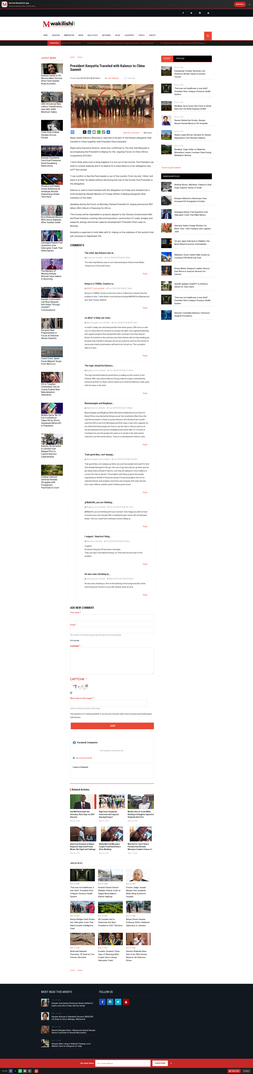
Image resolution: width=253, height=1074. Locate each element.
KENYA (81, 35)
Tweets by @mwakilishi (171, 168)
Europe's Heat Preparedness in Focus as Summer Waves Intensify (50, 334)
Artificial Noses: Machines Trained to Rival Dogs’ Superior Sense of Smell (192, 186)
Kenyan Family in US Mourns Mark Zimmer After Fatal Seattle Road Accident (51, 79)
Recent (167, 58)
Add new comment (131, 133)
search (208, 36)
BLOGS (117, 35)
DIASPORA (56, 35)
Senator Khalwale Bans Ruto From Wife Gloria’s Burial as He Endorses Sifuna (136, 956)
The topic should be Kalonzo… (99, 365)
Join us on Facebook (84, 758)
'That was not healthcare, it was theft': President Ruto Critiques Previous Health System (82, 892)
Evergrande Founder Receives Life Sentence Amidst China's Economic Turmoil (190, 74)
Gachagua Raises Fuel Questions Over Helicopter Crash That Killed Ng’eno (51, 246)
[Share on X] (15, 1071)
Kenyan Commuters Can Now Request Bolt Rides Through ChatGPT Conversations (50, 304)
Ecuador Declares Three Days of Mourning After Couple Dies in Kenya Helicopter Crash (109, 956)
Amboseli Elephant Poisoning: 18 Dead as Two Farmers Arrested (82, 954)
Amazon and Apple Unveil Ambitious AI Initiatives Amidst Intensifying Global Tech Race (50, 191)
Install (240, 4)
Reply (145, 274)
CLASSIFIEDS (129, 35)
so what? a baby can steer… (98, 317)
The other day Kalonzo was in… (100, 253)
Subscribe (235, 1071)
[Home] (58, 24)
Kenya (80, 57)
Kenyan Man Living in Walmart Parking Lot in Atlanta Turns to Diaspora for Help (71, 1045)
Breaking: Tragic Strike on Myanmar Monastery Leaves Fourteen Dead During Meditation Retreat (192, 152)
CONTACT (152, 35)
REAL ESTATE (93, 35)
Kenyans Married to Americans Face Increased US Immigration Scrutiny (190, 200)
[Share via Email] (25, 1071)
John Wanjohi (113, 78)
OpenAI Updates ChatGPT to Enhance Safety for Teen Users (191, 285)
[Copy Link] (29, 1071)
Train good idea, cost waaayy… (99, 454)
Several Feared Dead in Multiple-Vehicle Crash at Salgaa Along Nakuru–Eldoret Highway (83, 43)
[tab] (167, 59)
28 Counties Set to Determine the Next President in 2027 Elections (110, 922)
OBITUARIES (106, 35)
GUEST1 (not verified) (95, 288)
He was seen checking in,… (98, 574)
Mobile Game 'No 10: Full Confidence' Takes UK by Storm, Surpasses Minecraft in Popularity (51, 420)
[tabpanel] (186, 109)
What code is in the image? (81, 698)
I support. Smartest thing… (98, 536)
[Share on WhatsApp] (20, 1071)
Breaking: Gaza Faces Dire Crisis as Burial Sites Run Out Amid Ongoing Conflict (192, 107)
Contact (246, 1071)
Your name (74, 613)
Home (45, 35)
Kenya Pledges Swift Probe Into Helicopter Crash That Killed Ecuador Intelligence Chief (82, 924)
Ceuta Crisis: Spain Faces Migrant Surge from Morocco (51, 361)
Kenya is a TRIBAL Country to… (100, 283)
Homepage (74, 640)
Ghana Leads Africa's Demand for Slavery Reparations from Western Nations (192, 136)
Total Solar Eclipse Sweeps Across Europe (50, 135)
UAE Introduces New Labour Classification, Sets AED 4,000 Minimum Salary (51, 108)
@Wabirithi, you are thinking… (99, 502)
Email (72, 625)
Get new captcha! (71, 693)
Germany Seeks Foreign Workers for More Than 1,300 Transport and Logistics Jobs (192, 228)
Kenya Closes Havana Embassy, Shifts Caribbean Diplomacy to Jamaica (138, 922)
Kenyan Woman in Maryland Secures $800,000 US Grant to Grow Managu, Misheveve (72, 1017)
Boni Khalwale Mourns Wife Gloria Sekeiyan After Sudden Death (52, 220)
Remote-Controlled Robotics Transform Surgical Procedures (192, 314)
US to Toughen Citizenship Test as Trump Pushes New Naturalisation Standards (50, 389)
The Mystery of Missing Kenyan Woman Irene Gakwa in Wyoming (51, 275)
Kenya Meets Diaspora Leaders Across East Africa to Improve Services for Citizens (192, 271)
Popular (180, 58)
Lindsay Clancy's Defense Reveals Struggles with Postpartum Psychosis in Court (50, 482)
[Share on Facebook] (11, 1071)
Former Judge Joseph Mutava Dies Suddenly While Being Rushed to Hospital (136, 892)
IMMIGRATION (69, 35)
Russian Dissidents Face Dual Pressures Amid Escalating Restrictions (51, 161)
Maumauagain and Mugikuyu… (99, 403)
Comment (74, 646)
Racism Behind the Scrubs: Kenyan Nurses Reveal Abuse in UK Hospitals (191, 121)
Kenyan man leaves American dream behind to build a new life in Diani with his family (72, 1004)
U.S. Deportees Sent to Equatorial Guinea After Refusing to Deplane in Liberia (152, 43)
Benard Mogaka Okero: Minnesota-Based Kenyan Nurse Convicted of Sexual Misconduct (73, 1031)
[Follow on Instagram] (36, 1071)
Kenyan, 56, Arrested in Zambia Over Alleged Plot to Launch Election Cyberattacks (51, 451)
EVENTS (141, 35)
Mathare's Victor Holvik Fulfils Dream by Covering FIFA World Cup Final (192, 256)
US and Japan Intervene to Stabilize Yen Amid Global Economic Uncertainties (192, 242)
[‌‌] (183, 13)
